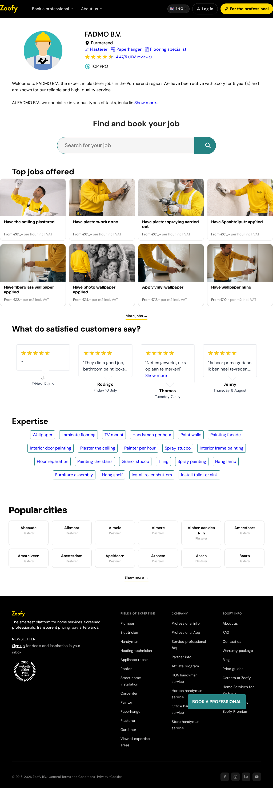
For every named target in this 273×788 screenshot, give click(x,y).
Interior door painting (50, 448)
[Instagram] (235, 777)
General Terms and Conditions (72, 777)
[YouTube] (256, 777)
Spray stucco (178, 448)
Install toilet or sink (199, 475)
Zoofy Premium (235, 711)
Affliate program (185, 666)
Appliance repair (134, 659)
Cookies (116, 777)
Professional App (186, 632)
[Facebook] (224, 777)
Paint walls (190, 435)
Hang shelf (112, 475)
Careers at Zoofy (237, 678)
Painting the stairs (95, 461)
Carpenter (129, 693)
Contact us (232, 641)
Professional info (186, 623)
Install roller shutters (152, 475)
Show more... (146, 102)
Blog (226, 659)
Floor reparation (52, 461)
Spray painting (192, 461)
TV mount (114, 435)
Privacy (102, 777)
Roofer (126, 669)
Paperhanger (131, 711)
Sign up (18, 645)
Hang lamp (225, 461)
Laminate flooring (78, 435)
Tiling (163, 461)
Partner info (181, 657)
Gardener (128, 729)
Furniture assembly (74, 475)
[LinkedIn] (246, 777)
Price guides (233, 669)
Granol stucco (135, 461)
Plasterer (128, 720)
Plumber (127, 623)
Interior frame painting (221, 448)
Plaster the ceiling (97, 448)
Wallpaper (43, 435)
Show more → (136, 577)
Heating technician (136, 650)
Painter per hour (140, 448)
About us (230, 623)
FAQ (226, 632)
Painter (126, 702)
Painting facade (225, 435)
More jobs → (136, 315)
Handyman (129, 641)
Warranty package (238, 650)
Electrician (129, 632)
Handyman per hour (152, 435)
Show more (156, 375)
